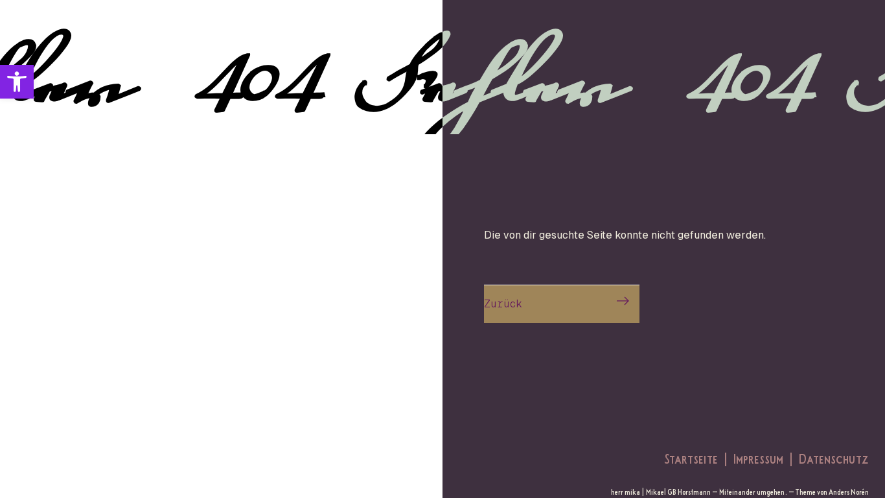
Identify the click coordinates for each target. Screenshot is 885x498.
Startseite (691, 458)
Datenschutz (834, 458)
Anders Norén (849, 492)
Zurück (503, 304)
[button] (17, 82)
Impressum (758, 458)
